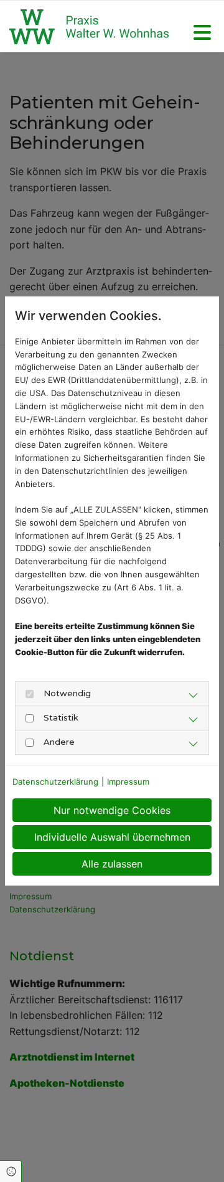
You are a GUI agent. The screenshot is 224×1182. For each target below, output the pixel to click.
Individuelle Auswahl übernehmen (112, 837)
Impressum (128, 782)
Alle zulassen (112, 864)
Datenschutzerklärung (55, 782)
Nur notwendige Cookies (112, 810)
